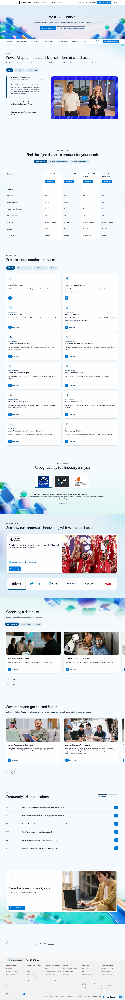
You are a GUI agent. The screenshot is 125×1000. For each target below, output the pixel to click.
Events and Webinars (87, 980)
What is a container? (106, 985)
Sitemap (46, 996)
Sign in (115, 2)
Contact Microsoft (54, 996)
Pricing (53, 2)
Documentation (86, 968)
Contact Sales (92, 2)
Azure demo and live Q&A (51, 980)
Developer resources (87, 974)
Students (84, 977)
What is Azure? (9, 968)
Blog (83, 971)
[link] (9, 42)
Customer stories (10, 985)
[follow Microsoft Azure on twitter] (27, 960)
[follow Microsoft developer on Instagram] (31, 960)
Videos (84, 987)
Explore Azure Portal (17, 960)
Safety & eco (87, 996)
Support (84, 2)
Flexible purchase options (32, 977)
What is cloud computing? (107, 968)
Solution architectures (50, 974)
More (59, 2)
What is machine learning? (107, 974)
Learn (79, 2)
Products (36, 2)
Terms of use (70, 996)
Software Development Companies (70, 968)
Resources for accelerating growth (53, 971)
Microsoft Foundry (33, 562)
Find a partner (65, 974)
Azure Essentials (10, 983)
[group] (62, 554)
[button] (84, 98)
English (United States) (14, 994)
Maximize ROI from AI (31, 983)
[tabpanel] (62, 105)
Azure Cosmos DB (17, 562)
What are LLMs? (105, 983)
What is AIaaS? (104, 980)
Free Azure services (30, 974)
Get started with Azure (104, 2)
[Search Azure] (74, 2)
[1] (7, 941)
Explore (30, 2)
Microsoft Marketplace (67, 971)
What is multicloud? (105, 971)
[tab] (9, 70)
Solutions (44, 2)
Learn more (51, 944)
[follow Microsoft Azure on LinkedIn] (34, 960)
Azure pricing (29, 971)
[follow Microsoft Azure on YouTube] (38, 960)
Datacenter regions (10, 977)
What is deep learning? (106, 977)
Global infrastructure (11, 974)
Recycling (94, 996)
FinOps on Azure (30, 980)
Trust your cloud (10, 980)
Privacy (63, 996)
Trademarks (78, 996)
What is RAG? (104, 988)
